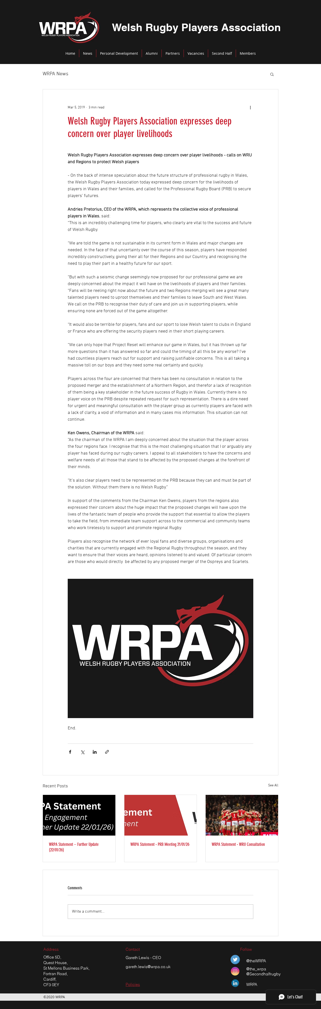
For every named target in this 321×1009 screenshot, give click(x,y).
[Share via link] (107, 751)
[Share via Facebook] (70, 751)
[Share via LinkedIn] (94, 751)
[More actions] (250, 107)
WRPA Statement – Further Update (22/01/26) (74, 847)
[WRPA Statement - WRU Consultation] (242, 815)
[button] (272, 74)
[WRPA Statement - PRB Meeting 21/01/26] (160, 815)
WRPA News (55, 74)
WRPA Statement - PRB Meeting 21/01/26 (159, 844)
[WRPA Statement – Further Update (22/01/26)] (79, 815)
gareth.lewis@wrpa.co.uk (148, 966)
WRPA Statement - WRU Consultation (238, 844)
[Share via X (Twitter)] (82, 751)
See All (273, 785)
